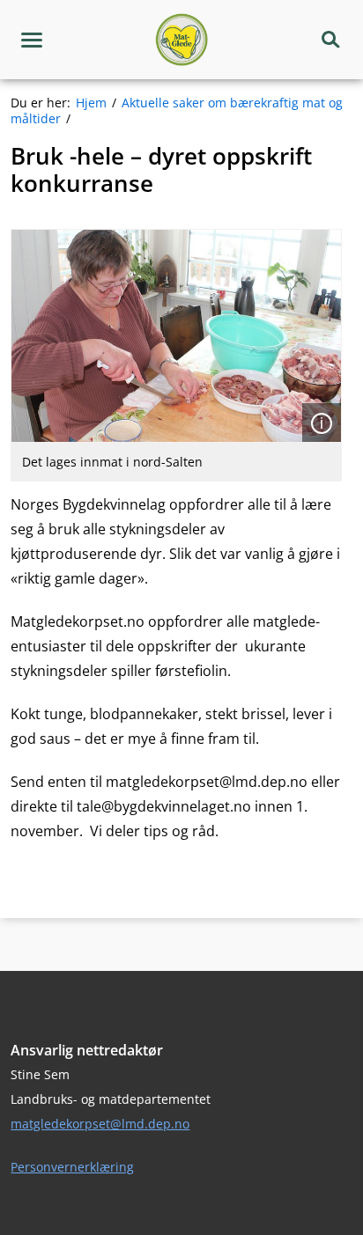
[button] (32, 39)
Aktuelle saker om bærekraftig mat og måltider (177, 110)
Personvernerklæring (72, 1166)
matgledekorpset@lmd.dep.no (100, 1123)
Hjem (91, 102)
